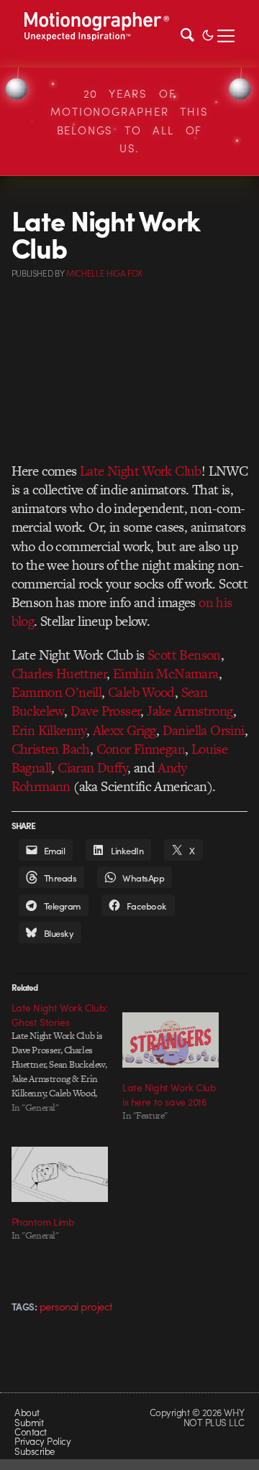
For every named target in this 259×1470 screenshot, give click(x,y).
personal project (76, 1306)
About (26, 1412)
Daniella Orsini (204, 730)
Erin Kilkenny (49, 730)
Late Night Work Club (140, 471)
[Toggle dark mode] (208, 34)
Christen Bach (51, 749)
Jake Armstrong (190, 711)
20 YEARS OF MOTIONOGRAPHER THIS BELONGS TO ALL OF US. (129, 121)
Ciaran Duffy (92, 767)
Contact (30, 1431)
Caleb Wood (141, 692)
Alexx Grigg (124, 730)
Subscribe (34, 1451)
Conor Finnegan (141, 749)
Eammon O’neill (57, 692)
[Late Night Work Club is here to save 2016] (170, 1040)
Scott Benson (184, 655)
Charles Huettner (59, 673)
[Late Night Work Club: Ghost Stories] (67, 1057)
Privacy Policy (42, 1441)
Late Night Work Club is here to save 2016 (169, 1094)
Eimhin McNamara (166, 673)
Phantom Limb (43, 1221)
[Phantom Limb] (60, 1174)
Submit (28, 1422)
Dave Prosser (106, 711)
